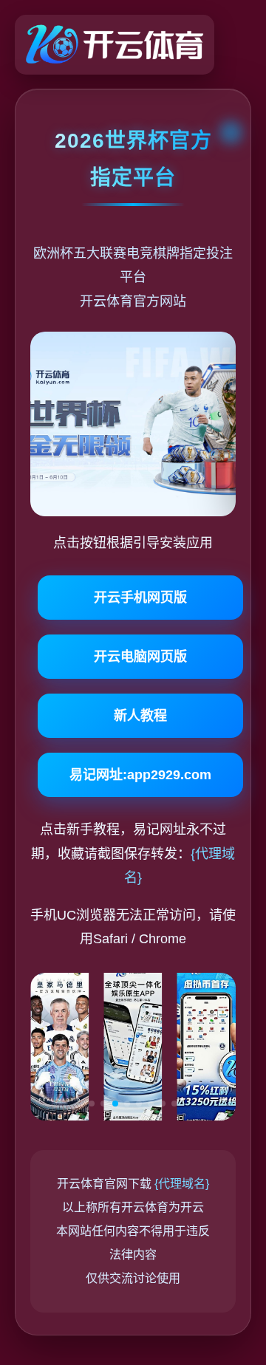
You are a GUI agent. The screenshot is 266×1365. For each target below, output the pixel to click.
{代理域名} (181, 1183)
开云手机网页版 (140, 597)
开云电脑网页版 (140, 656)
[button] (92, 1103)
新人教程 (140, 715)
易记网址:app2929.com (140, 774)
